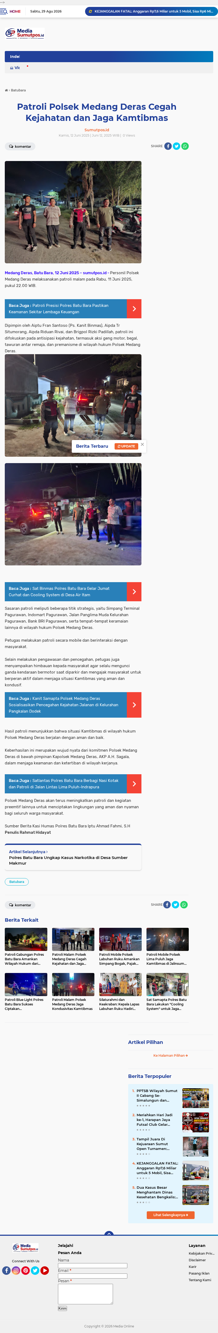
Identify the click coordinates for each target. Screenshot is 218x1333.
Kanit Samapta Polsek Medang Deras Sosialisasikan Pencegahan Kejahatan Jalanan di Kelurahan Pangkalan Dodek (63, 705)
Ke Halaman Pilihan (169, 1055)
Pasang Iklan (199, 1273)
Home (15, 11)
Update (127, 446)
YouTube (48, 1277)
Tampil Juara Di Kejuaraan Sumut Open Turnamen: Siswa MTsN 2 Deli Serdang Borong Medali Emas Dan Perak (153, 1144)
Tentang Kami (200, 1280)
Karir (192, 1267)
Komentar (22, 905)
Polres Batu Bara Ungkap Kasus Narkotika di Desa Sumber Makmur (68, 860)
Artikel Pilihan (145, 1042)
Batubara (16, 882)
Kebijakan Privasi (202, 1253)
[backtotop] (109, 1236)
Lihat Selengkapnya (169, 1215)
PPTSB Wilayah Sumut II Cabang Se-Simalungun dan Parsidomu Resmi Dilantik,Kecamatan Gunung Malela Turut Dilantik (157, 1096)
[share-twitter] (176, 146)
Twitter (37, 1277)
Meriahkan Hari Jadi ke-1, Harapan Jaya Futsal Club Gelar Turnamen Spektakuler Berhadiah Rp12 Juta (154, 11)
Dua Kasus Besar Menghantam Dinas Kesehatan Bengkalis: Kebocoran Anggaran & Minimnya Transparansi (157, 1192)
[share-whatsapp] (185, 146)
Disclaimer (197, 1260)
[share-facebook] (168, 146)
